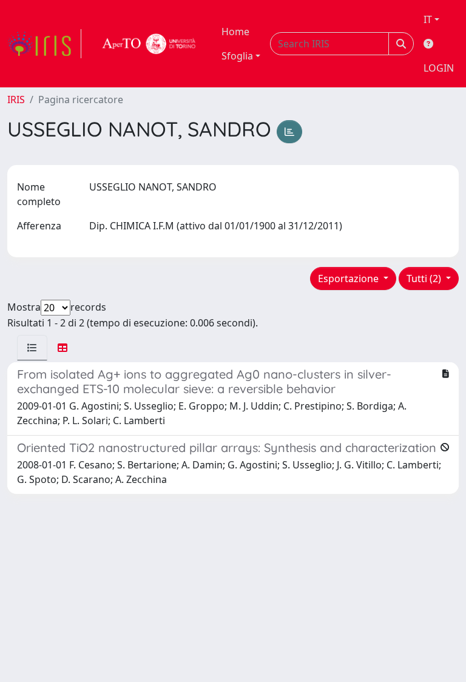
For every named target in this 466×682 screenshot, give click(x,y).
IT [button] (428, 19)
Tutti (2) (425, 278)
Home (235, 31)
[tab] (32, 347)
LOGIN (439, 68)
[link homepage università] (149, 43)
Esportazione (349, 278)
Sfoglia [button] (237, 55)
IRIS (16, 99)
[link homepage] (44, 43)
